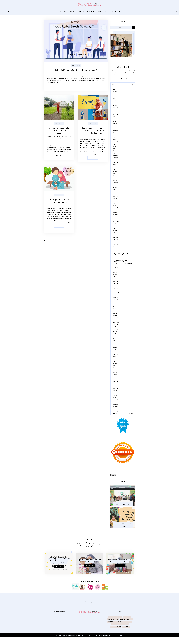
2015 (114, 408)
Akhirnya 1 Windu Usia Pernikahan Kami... (59, 200)
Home (59, 11)
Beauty (120, 616)
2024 (114, 132)
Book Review (127, 616)
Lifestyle (106, 11)
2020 (114, 246)
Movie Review (111, 621)
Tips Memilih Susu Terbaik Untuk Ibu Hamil (59, 129)
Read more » (76, 86)
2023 (114, 159)
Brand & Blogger (106, 635)
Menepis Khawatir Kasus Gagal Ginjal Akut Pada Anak (123, 503)
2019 (114, 290)
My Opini (129, 621)
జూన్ (114, 148)
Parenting (114, 624)
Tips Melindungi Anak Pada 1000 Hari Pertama (89, 561)
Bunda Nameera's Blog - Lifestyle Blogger (71, 635)
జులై (114, 91)
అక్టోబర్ (115, 112)
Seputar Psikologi (116, 626)
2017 (114, 349)
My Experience (121, 621)
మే (114, 121)
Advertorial (116, 11)
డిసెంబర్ (115, 107)
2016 (114, 379)
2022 (114, 187)
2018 (114, 320)
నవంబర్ (115, 109)
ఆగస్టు (115, 89)
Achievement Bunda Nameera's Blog (89, 11)
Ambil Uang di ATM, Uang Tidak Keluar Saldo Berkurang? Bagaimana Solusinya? (59, 561)
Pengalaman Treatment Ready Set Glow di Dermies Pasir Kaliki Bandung (92, 130)
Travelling (126, 626)
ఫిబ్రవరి (115, 100)
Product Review (123, 624)
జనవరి (115, 103)
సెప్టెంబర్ (115, 114)
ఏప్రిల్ (115, 96)
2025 (114, 105)
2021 (114, 216)
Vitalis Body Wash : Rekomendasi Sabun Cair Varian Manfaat (120, 561)
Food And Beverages (113, 619)
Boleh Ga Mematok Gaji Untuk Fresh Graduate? (76, 70)
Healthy (122, 619)
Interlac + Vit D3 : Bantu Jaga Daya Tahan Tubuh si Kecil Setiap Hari (123, 525)
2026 (114, 87)
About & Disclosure (69, 11)
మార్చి (115, 98)
